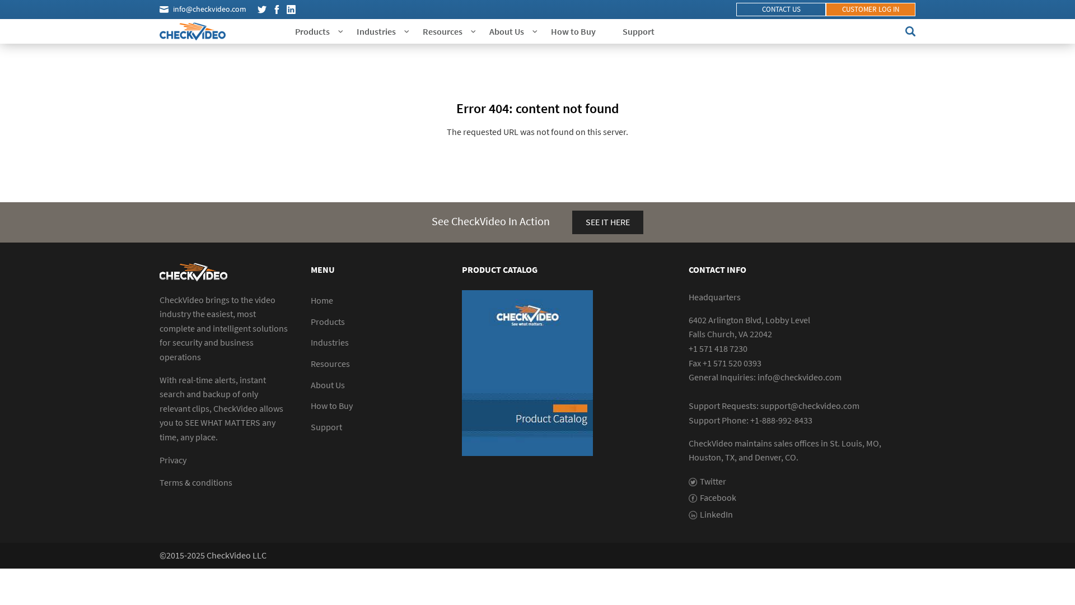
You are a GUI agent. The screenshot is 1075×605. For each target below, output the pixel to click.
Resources (442, 31)
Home (322, 300)
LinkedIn (291, 9)
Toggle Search (910, 31)
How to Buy (573, 31)
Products (312, 31)
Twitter (262, 9)
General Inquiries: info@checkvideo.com (765, 377)
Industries (376, 31)
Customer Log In (870, 9)
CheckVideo (193, 31)
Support (639, 31)
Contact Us (781, 9)
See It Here (608, 221)
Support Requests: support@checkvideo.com (774, 405)
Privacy (173, 460)
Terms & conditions (196, 482)
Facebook (276, 9)
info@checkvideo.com (209, 9)
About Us (506, 31)
